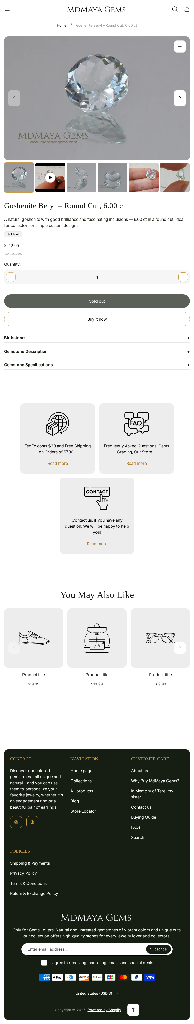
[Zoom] (180, 46)
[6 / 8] (175, 177)
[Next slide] (180, 98)
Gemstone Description (97, 351)
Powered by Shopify (104, 1010)
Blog (74, 800)
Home (61, 25)
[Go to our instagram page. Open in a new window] (16, 822)
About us (139, 770)
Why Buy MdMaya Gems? (155, 780)
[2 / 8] (50, 177)
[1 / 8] (19, 177)
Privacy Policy (23, 873)
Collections (81, 780)
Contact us (141, 807)
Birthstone (97, 337)
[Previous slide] (14, 98)
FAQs (136, 827)
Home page (81, 770)
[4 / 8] (113, 177)
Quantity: (12, 264)
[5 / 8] (144, 177)
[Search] (174, 9)
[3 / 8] (81, 177)
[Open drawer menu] (7, 9)
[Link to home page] (97, 917)
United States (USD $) (94, 993)
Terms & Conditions (28, 883)
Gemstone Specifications (97, 364)
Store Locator (83, 811)
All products (81, 790)
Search (137, 837)
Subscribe (158, 949)
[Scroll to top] (133, 1010)
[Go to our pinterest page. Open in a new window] (32, 822)
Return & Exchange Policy (34, 893)
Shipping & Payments (30, 863)
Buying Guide (143, 817)
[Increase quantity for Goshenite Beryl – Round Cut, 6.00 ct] (183, 277)
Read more (57, 463)
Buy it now (97, 319)
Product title (33, 674)
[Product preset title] (33, 638)
